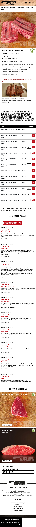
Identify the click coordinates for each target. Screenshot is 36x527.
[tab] (18, 466)
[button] (2, 30)
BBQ (6, 54)
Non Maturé (14, 54)
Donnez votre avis (12, 58)
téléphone (21, 491)
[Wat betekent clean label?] (32, 50)
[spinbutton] (28, 135)
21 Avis (4, 58)
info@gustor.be (18, 510)
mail (14, 491)
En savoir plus (9, 523)
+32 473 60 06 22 (18, 508)
